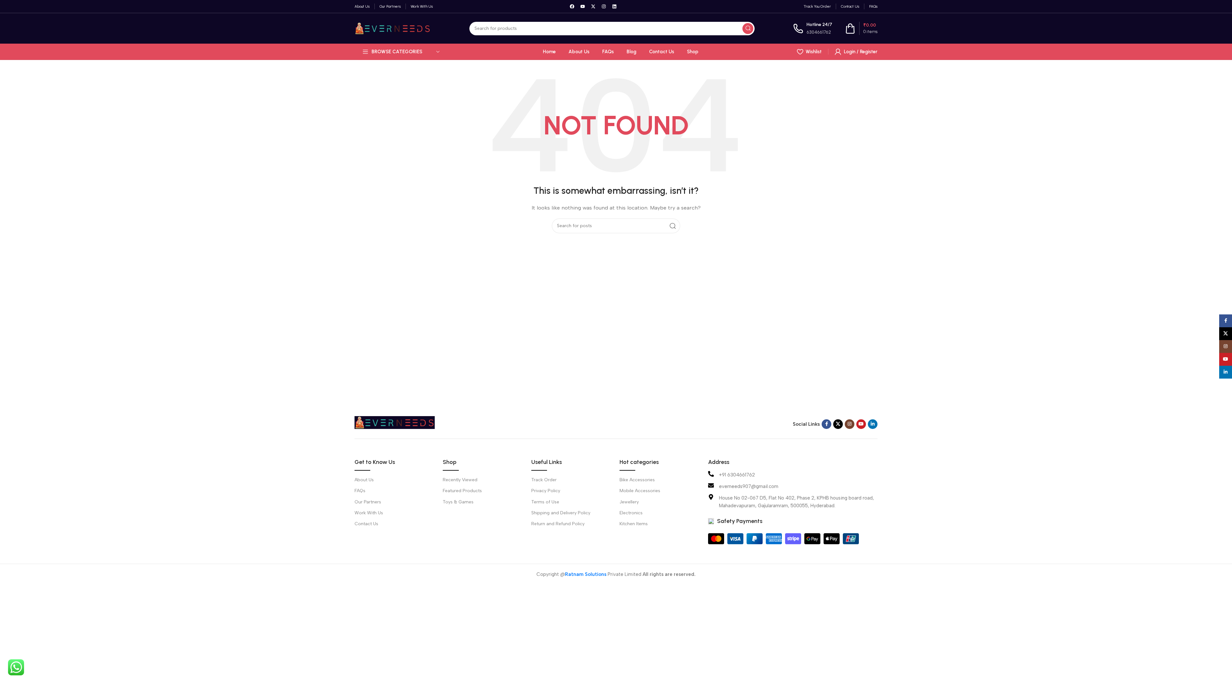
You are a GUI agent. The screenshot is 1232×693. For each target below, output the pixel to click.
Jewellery (629, 502)
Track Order (544, 480)
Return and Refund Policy (558, 523)
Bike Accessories (637, 480)
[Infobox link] (812, 28)
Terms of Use (545, 502)
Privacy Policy (545, 490)
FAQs (360, 490)
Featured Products (462, 490)
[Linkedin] (614, 6)
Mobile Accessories (640, 490)
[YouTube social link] (861, 424)
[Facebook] (572, 6)
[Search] (747, 28)
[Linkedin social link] (872, 424)
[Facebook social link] (826, 424)
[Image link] (395, 422)
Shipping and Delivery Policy (560, 513)
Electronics (631, 513)
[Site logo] (393, 28)
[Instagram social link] (849, 424)
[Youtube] (582, 6)
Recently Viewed (460, 480)
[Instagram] (603, 6)
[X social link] (838, 424)
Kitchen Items (634, 523)
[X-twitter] (593, 6)
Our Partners (368, 502)
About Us (364, 480)
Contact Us (366, 523)
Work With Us (369, 513)
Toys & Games (458, 502)
